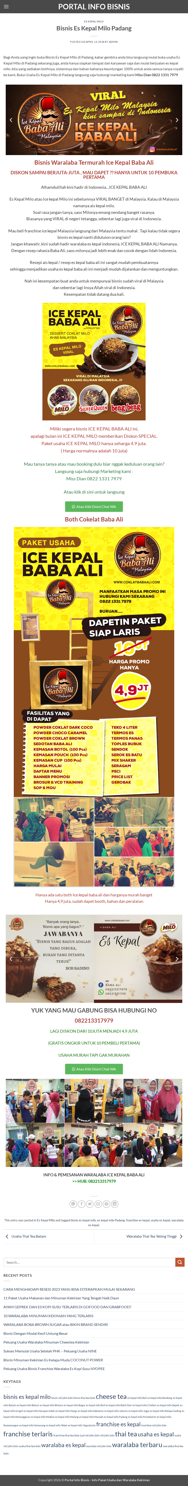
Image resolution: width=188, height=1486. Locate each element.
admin (113, 41)
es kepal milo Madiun (43, 1416)
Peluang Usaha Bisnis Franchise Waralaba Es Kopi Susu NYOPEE (54, 1368)
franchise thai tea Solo (66, 1435)
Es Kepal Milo (94, 21)
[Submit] (180, 1262)
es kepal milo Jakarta (116, 1410)
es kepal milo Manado (91, 1416)
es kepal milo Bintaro (51, 1405)
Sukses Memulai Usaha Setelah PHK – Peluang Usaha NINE (50, 1351)
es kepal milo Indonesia (91, 1410)
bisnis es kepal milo (83, 1220)
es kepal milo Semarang (32, 1425)
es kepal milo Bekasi (28, 1405)
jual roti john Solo (89, 1435)
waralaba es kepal (63, 1444)
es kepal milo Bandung (159, 1397)
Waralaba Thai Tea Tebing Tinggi (152, 1236)
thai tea (126, 1434)
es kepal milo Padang (111, 1220)
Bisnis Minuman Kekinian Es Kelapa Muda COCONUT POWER (53, 1360)
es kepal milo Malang (67, 1416)
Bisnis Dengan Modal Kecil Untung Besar (35, 1333)
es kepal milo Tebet (56, 1425)
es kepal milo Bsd (95, 1405)
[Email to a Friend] (98, 1204)
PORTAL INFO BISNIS (94, 6)
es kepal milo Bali (137, 1397)
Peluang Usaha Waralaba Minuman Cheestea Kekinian (46, 1342)
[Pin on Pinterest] (106, 1204)
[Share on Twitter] (90, 1204)
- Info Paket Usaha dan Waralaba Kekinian (119, 1480)
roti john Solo (107, 1435)
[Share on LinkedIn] (115, 1204)
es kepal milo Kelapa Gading (165, 1410)
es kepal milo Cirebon (144, 1405)
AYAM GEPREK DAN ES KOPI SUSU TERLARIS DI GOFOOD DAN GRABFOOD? (67, 1307)
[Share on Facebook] (81, 1204)
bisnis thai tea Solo (84, 1398)
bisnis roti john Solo (62, 1397)
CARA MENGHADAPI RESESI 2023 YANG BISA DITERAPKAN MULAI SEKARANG (69, 1289)
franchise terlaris (28, 1434)
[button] (6, 6)
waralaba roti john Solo (98, 1446)
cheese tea (111, 1396)
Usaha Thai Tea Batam (28, 1236)
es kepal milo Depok (168, 1405)
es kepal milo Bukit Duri (119, 1405)
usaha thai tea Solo (30, 1446)
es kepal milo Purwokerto (142, 1416)
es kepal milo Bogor (74, 1405)
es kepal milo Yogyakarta (82, 1425)
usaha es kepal (160, 1220)
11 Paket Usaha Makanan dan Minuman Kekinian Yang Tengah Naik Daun (61, 1298)
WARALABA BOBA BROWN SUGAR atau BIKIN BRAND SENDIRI (55, 1324)
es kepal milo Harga (66, 1410)
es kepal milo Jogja (138, 1410)
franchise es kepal (137, 1220)
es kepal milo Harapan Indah (39, 1410)
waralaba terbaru (137, 1444)
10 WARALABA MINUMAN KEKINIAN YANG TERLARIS (48, 1316)
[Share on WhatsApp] (73, 1204)
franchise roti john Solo (153, 1425)
